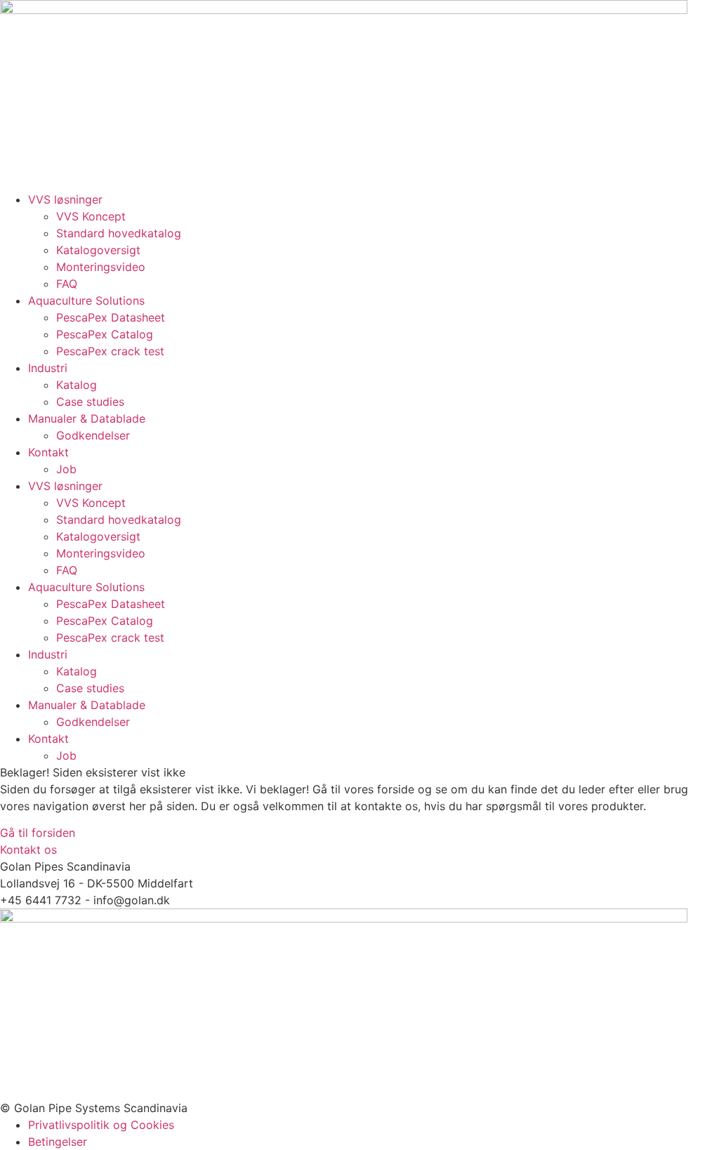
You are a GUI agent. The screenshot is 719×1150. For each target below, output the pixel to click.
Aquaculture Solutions (86, 300)
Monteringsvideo (100, 267)
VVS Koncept (91, 216)
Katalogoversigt (98, 250)
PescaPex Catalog (104, 334)
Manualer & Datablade (86, 418)
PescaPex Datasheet (110, 317)
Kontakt (48, 452)
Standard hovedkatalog (118, 233)
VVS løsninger (65, 199)
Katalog (76, 385)
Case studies (90, 402)
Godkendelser (93, 435)
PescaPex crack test (110, 351)
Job (66, 469)
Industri (47, 368)
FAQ (66, 284)
